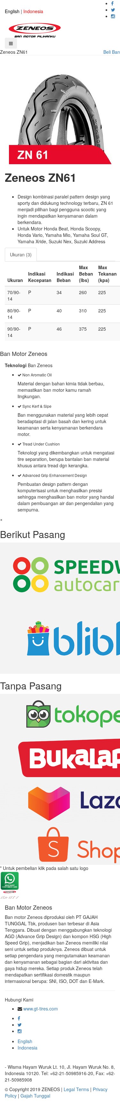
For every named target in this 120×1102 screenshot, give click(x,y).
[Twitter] (113, 9)
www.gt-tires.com (40, 1008)
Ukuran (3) (21, 254)
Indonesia (33, 11)
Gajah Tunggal (35, 1095)
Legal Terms (76, 1089)
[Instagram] (113, 16)
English (12, 11)
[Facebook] (112, 3)
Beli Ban (111, 52)
